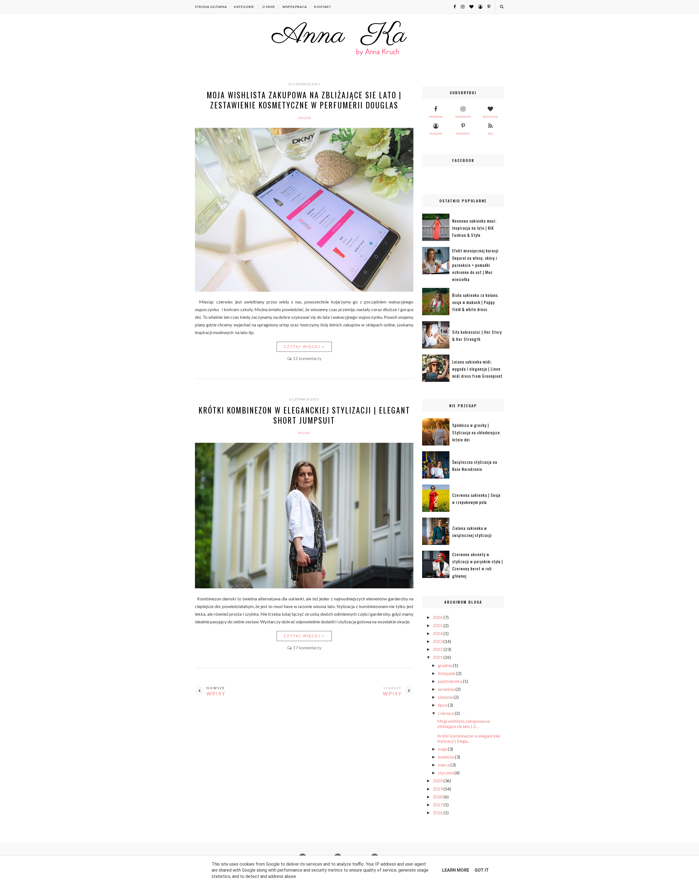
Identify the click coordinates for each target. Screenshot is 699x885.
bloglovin (490, 116)
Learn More (455, 870)
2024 (438, 633)
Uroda (304, 118)
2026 (438, 617)
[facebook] (452, 6)
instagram (463, 116)
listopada (447, 673)
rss (490, 133)
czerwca (446, 713)
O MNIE (268, 7)
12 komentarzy (307, 358)
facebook (436, 116)
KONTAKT (322, 7)
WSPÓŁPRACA (294, 7)
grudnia (445, 665)
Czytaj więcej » (304, 346)
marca (444, 764)
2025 (438, 625)
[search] (501, 6)
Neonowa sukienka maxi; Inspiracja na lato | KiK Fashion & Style (474, 228)
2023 (438, 641)
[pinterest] (486, 6)
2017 (438, 804)
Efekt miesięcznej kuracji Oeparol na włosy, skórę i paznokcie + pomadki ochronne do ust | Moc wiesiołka (475, 264)
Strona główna (211, 7)
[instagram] (460, 6)
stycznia (446, 772)
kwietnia (446, 756)
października (450, 681)
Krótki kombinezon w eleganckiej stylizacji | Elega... (468, 738)
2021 (438, 657)
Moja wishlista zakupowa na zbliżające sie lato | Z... (463, 723)
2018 (438, 796)
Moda (304, 433)
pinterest (463, 133)
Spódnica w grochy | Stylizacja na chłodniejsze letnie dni (476, 432)
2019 (438, 788)
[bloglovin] (469, 6)
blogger (436, 133)
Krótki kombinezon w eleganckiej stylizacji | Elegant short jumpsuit (304, 415)
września (446, 689)
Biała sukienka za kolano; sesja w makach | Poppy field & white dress (475, 302)
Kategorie (244, 7)
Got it (482, 870)
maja (443, 748)
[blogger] (478, 6)
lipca (443, 704)
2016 (438, 812)
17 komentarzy (307, 647)
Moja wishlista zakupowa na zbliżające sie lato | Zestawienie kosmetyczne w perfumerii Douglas (304, 100)
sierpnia (446, 697)
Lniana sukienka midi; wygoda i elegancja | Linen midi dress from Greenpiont (477, 369)
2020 (438, 780)
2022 (438, 649)
